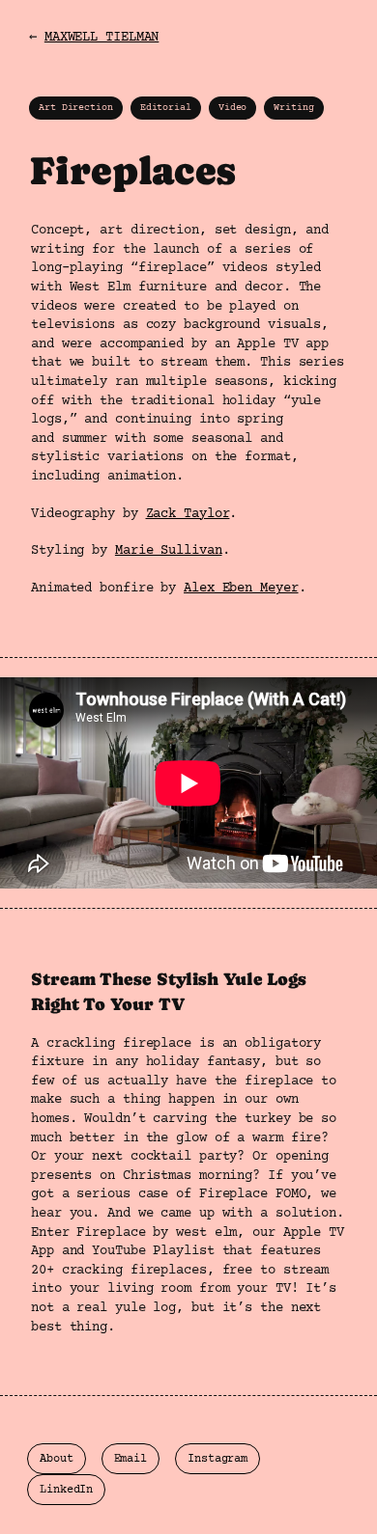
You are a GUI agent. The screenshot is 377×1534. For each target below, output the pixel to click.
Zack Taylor (188, 514)
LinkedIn (66, 1490)
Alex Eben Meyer (241, 588)
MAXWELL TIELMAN (102, 37)
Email (131, 1459)
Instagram (217, 1459)
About (56, 1459)
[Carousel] (188, 783)
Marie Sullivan (168, 551)
